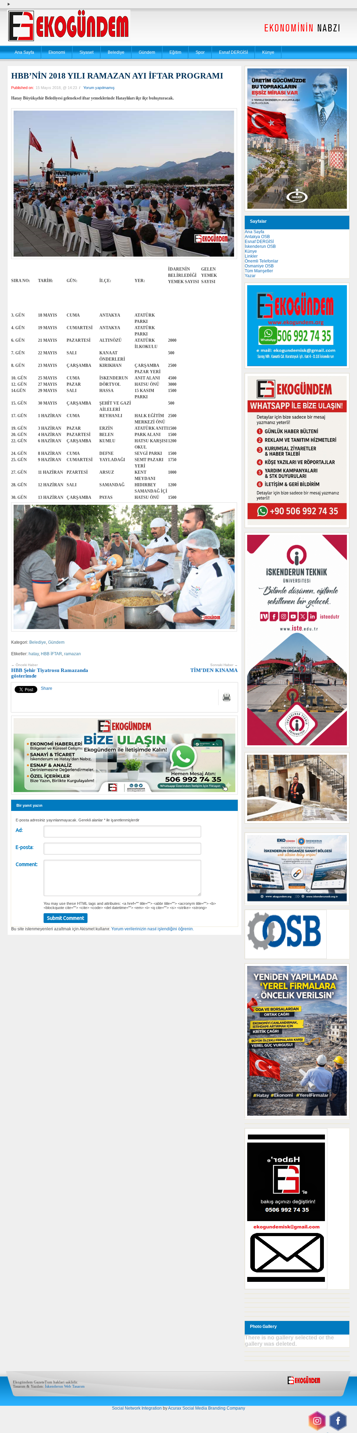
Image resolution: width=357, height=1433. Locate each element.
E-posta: (24, 847)
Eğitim (175, 52)
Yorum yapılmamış (99, 88)
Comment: (27, 864)
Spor (200, 52)
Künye (268, 52)
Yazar (250, 275)
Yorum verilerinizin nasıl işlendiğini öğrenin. (152, 928)
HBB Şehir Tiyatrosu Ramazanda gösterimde (49, 671)
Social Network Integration (137, 1408)
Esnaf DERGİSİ (233, 52)
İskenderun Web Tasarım (65, 1386)
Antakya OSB (257, 236)
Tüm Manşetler (259, 270)
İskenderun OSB (260, 246)
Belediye (116, 52)
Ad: (19, 830)
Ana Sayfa (24, 52)
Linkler (251, 256)
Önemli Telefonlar (261, 261)
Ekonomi (56, 52)
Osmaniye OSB (259, 266)
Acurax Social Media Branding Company (206, 1408)
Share (46, 688)
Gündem (147, 52)
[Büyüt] (340, 761)
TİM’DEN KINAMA (214, 668)
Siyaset (86, 52)
